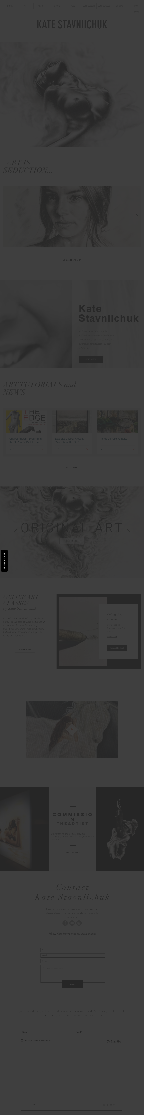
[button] (111, 534)
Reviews (4, 561)
